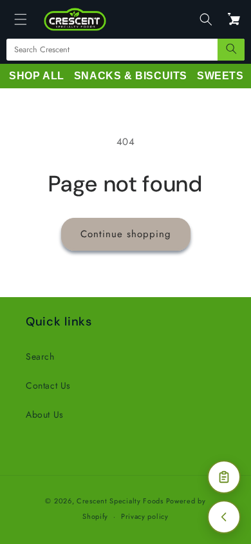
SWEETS (220, 75)
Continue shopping (125, 234)
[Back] (224, 517)
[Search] (231, 50)
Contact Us (48, 385)
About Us (45, 414)
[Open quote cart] (224, 477)
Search (40, 356)
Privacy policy (145, 516)
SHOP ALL (36, 75)
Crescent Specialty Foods (120, 501)
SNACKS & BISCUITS (130, 75)
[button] (20, 19)
